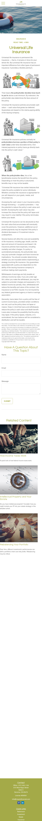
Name (4, 354)
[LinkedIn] (22, 802)
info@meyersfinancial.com (21, 799)
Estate (21, 817)
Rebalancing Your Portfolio (14, 544)
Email (4, 368)
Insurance (21, 820)
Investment (21, 814)
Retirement (21, 811)
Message (5, 381)
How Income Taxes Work (13, 456)
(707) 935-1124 (23, 785)
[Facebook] (18, 802)
